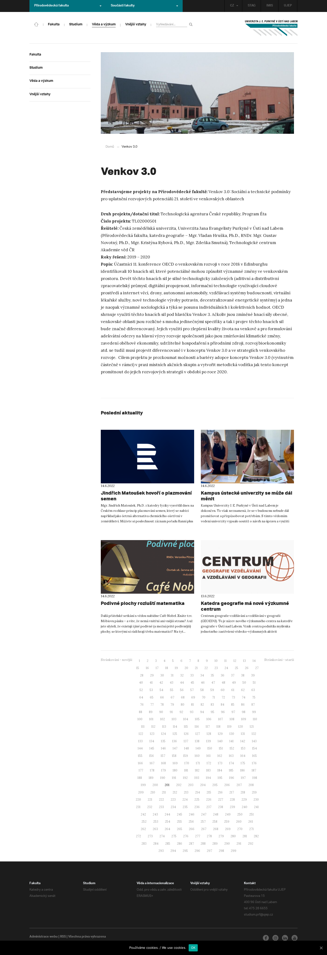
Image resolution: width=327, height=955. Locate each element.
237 (208, 807)
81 (192, 705)
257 (203, 822)
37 (232, 675)
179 (163, 770)
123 (152, 734)
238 (220, 807)
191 (174, 778)
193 (196, 778)
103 (174, 719)
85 (232, 705)
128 (209, 734)
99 (254, 712)
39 (253, 675)
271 (251, 829)
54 (161, 690)
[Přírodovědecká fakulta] (36, 24)
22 (206, 668)
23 (216, 668)
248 (215, 814)
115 (186, 727)
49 (234, 683)
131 (243, 734)
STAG (251, 6)
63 (253, 690)
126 (186, 734)
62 (243, 690)
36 (222, 675)
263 (155, 829)
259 (226, 822)
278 (209, 836)
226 (208, 800)
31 (172, 675)
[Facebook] (266, 938)
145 (151, 748)
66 (162, 697)
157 (163, 756)
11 (225, 661)
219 (254, 792)
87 (253, 705)
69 (193, 697)
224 (185, 800)
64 (141, 697)
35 (212, 675)
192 (185, 778)
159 (185, 756)
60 (223, 690)
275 (173, 836)
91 (171, 712)
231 (138, 807)
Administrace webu (43, 937)
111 (143, 727)
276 (185, 836)
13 (244, 661)
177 (141, 770)
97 (233, 712)
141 (231, 741)
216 (220, 792)
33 (192, 675)
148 (186, 748)
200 (155, 785)
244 (167, 814)
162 (219, 756)
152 (232, 748)
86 (243, 705)
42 (161, 683)
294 (173, 851)
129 (220, 734)
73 (233, 697)
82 (202, 705)
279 (221, 836)
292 (250, 844)
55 (171, 690)
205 (215, 785)
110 (255, 719)
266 (191, 829)
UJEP (288, 6)
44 (182, 683)
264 (167, 829)
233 (161, 807)
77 (152, 705)
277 (197, 836)
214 (197, 792)
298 (221, 851)
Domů (110, 146)
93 (191, 712)
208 (251, 785)
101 (151, 719)
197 (243, 778)
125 (175, 734)
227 (220, 800)
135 (163, 741)
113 (164, 727)
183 (208, 770)
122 (141, 734)
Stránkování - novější (116, 660)
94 (202, 712)
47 (213, 683)
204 (203, 785)
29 (152, 675)
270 (239, 829)
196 (231, 778)
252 (144, 822)
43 (171, 683)
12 (234, 661)
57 (192, 690)
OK (193, 947)
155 (140, 756)
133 (140, 741)
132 (254, 734)
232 (149, 807)
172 (209, 763)
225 (196, 800)
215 (209, 792)
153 (243, 748)
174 (231, 763)
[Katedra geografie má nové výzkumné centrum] (247, 567)
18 (166, 668)
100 (139, 719)
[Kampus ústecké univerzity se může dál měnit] (247, 456)
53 (151, 690)
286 (179, 844)
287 (191, 844)
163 (231, 756)
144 (140, 748)
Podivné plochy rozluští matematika (143, 603)
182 (197, 770)
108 (232, 719)
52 (141, 690)
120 (240, 727)
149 (198, 748)
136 (174, 741)
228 (232, 800)
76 (142, 705)
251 (251, 814)
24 (226, 668)
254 (167, 822)
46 (203, 683)
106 (208, 719)
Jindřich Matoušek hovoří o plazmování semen (146, 496)
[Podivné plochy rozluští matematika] (147, 567)
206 (227, 785)
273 (150, 836)
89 (150, 712)
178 (152, 770)
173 (220, 763)
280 (233, 836)
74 (243, 697)
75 (253, 697)
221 (150, 800)
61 (232, 690)
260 (239, 822)
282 (256, 836)
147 (175, 748)
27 (257, 668)
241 (256, 807)
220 (138, 800)
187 (254, 770)
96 (223, 712)
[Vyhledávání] (191, 24)
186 (242, 770)
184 (219, 770)
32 (182, 675)
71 (213, 697)
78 (162, 705)
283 (144, 844)
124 (163, 734)
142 (242, 741)
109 (243, 719)
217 (231, 792)
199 (143, 785)
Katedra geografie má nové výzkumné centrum (245, 606)
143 (254, 741)
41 (151, 683)
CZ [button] (232, 6)
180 (175, 770)
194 (208, 778)
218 (243, 792)
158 (174, 756)
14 (254, 661)
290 (227, 844)
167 (152, 763)
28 (141, 675)
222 (161, 800)
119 (229, 727)
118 (218, 727)
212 (175, 792)
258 (214, 822)
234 (173, 807)
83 (212, 705)
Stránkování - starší (279, 660)
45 (192, 683)
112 (153, 727)
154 (254, 748)
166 (140, 763)
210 (152, 792)
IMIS (269, 6)
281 (244, 836)
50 (244, 683)
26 (246, 668)
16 (147, 668)
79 (172, 705)
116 (197, 727)
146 (163, 748)
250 (239, 814)
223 (173, 800)
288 (203, 844)
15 (137, 668)
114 (175, 727)
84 (222, 705)
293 (161, 851)
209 (141, 792)
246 (191, 814)
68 (183, 697)
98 (243, 712)
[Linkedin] (285, 938)
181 (186, 770)
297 (209, 851)
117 (208, 727)
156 (151, 756)
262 (143, 829)
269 (228, 829)
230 (256, 800)
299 (233, 851)
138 (197, 741)
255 (179, 822)
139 (208, 741)
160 (197, 756)
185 (231, 770)
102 (162, 719)
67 (172, 697)
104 (185, 719)
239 (232, 807)
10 (216, 661)
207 (239, 785)
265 (179, 829)
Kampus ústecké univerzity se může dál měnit (246, 496)
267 (203, 829)
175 (243, 763)
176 (254, 763)
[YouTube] (295, 938)
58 (202, 690)
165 (254, 756)
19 (176, 668)
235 (185, 807)
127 (197, 734)
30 (162, 675)
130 (231, 734)
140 (220, 741)
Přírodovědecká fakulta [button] (51, 6)
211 (164, 792)
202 (178, 785)
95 (212, 712)
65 (151, 697)
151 (221, 748)
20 (186, 668)
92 (181, 712)
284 (155, 844)
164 (242, 756)
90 (161, 712)
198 (254, 778)
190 (162, 778)
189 (151, 778)
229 (244, 800)
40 (141, 683)
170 (186, 763)
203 (190, 785)
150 (209, 748)
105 (197, 719)
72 (223, 697)
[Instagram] (275, 938)
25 (236, 668)
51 (254, 683)
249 (228, 814)
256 (191, 822)
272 (138, 836)
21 (196, 668)
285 (167, 844)
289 (215, 844)
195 (220, 778)
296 (197, 851)
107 (220, 719)
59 (212, 690)
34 (202, 675)
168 (163, 763)
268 (215, 829)
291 (239, 844)
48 (223, 683)
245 (179, 814)
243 (155, 814)
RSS (63, 937)
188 (139, 778)
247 (203, 814)
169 (175, 763)
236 (197, 807)
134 (151, 741)
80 (182, 705)
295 (185, 851)
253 (155, 822)
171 (198, 763)
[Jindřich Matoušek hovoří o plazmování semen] (147, 456)
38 (242, 675)
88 (140, 712)
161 (208, 756)
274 (162, 836)
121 (252, 727)
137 (186, 741)
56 (182, 690)
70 (203, 697)
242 (143, 814)
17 (157, 668)
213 (186, 792)
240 (244, 807)
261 (250, 822)
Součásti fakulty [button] (123, 6)
